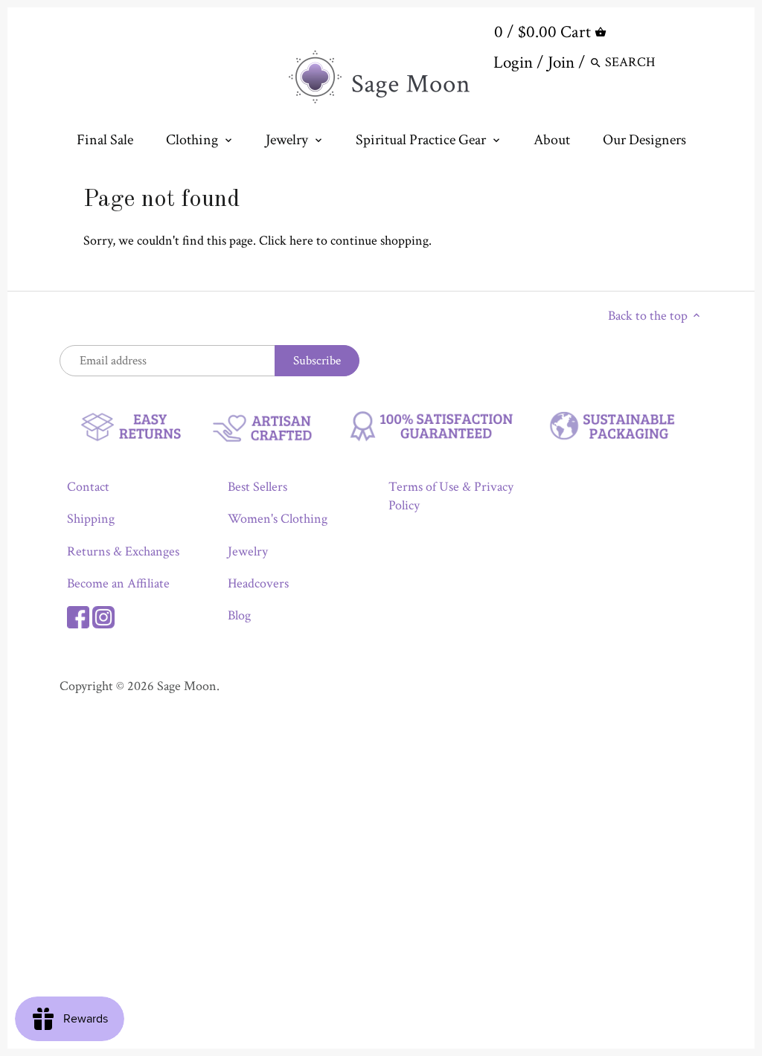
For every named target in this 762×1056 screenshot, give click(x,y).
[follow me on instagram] (103, 615)
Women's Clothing (277, 518)
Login (513, 62)
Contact (88, 486)
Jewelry (248, 551)
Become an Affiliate (118, 583)
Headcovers (258, 583)
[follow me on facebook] (78, 615)
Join (561, 62)
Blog (239, 615)
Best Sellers (257, 486)
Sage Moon (187, 686)
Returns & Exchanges (123, 551)
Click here (286, 240)
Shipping (91, 518)
